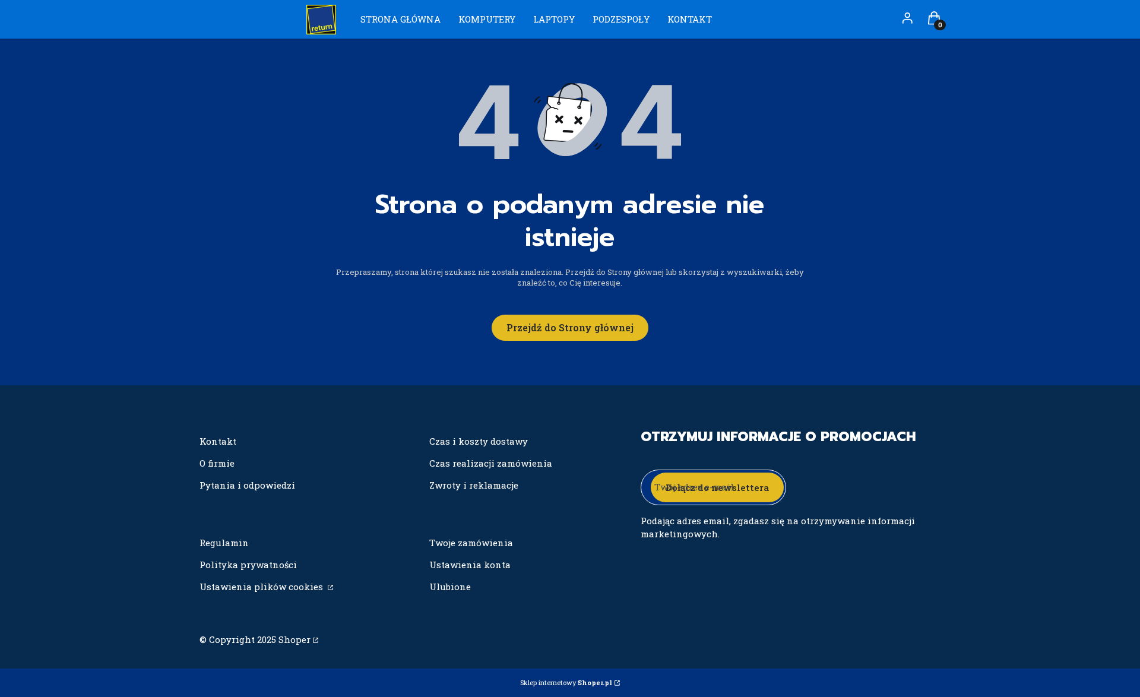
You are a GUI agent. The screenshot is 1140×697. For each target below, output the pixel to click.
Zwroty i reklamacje (473, 485)
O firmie (217, 463)
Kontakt (218, 441)
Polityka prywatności (248, 565)
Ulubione (450, 587)
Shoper (294, 639)
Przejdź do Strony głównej (570, 327)
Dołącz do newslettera (717, 487)
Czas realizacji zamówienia (490, 463)
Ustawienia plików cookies (262, 587)
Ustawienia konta (470, 565)
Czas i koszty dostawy (478, 441)
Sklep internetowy (566, 682)
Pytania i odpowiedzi (247, 485)
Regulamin (224, 543)
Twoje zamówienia (471, 543)
